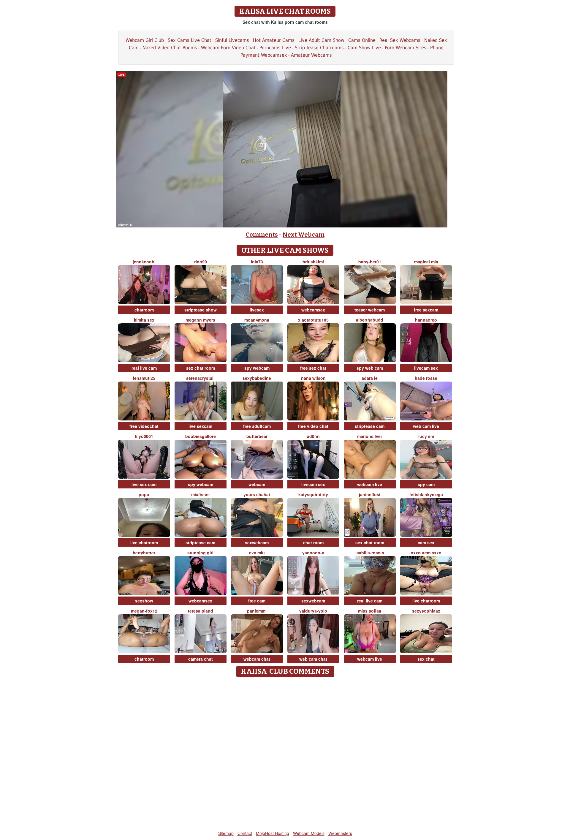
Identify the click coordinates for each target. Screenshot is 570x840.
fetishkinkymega (426, 494)
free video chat (313, 426)
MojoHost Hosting (272, 833)
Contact (245, 833)
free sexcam (426, 310)
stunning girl (200, 553)
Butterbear (256, 436)
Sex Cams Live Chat (189, 40)
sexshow (144, 601)
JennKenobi (144, 262)
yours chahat (256, 494)
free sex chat (313, 368)
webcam (256, 484)
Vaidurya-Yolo (313, 611)
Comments (262, 234)
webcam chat (256, 659)
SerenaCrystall (200, 378)
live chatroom (144, 542)
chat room (313, 542)
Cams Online (362, 40)
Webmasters (340, 833)
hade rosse (426, 378)
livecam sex (426, 368)
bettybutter (144, 553)
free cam (256, 601)
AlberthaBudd (369, 320)
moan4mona (256, 320)
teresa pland (200, 611)
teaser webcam (369, 310)
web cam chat (313, 659)
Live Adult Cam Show (321, 40)
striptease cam (369, 426)
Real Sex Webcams (399, 40)
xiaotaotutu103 (313, 320)
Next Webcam (303, 234)
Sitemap (226, 833)
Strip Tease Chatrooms (319, 47)
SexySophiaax (426, 611)
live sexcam (200, 426)
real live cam (144, 368)
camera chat (200, 659)
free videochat (144, 426)
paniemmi (257, 611)
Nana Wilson (313, 378)
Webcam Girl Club (145, 40)
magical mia (426, 262)
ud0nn (313, 436)
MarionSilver (369, 436)
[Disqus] (285, 754)
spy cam (426, 484)
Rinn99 (200, 262)
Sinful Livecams (232, 40)
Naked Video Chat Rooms (169, 47)
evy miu (257, 553)
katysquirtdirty (313, 494)
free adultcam (257, 426)
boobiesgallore (200, 436)
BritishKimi (313, 262)
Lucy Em (426, 436)
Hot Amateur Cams (273, 40)
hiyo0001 (144, 436)
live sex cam (144, 484)
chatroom (144, 310)
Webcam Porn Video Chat (228, 47)
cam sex (426, 542)
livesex (257, 310)
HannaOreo (426, 320)
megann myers (200, 320)
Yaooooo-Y (313, 553)
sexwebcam (257, 542)
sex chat (426, 659)
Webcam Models (308, 833)
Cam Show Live (364, 47)
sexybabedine (257, 378)
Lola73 (257, 262)
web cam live (426, 426)
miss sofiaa (369, 611)
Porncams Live (275, 47)
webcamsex (313, 310)
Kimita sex (144, 320)
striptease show (200, 310)
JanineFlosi (369, 494)
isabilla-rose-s (369, 553)
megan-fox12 (144, 611)
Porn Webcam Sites (405, 47)
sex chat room (200, 368)
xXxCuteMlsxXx (426, 553)
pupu (144, 494)
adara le (370, 378)
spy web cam (370, 368)
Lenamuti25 (144, 378)
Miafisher (200, 494)
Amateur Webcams (311, 55)
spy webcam (257, 368)
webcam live (369, 484)
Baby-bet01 (369, 262)
